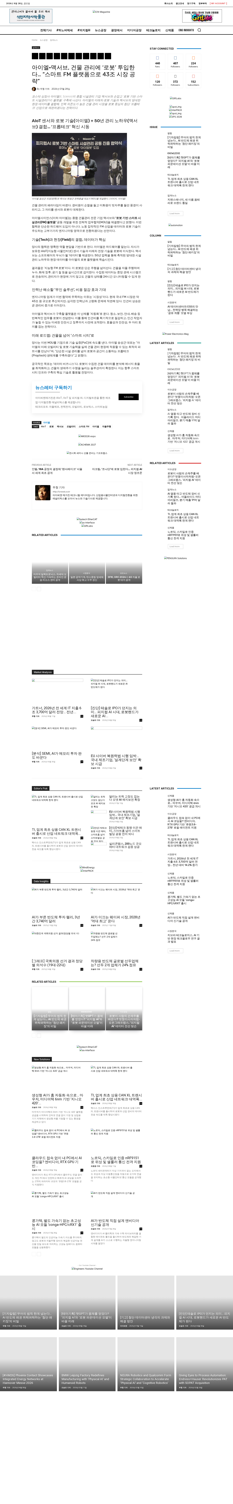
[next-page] (39, 589)
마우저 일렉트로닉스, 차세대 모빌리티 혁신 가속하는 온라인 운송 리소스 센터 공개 (49, 577)
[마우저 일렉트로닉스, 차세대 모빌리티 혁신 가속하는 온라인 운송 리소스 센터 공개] (50, 562)
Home (34, 40)
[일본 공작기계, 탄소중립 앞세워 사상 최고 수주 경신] (87, 562)
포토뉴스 (123, 573)
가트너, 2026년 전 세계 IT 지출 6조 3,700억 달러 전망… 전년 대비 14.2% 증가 (183, 862)
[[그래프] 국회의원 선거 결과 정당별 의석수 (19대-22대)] (57, 944)
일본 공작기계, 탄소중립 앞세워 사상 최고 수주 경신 (87, 578)
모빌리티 (71, 426)
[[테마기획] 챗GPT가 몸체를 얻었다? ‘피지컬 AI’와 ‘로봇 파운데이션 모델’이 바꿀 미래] (157, 160)
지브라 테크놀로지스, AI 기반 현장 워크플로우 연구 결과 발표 (184, 938)
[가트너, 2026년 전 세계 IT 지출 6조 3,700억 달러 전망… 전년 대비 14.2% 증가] (57, 691)
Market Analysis (43, 672)
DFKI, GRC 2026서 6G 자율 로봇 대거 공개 (124, 578)
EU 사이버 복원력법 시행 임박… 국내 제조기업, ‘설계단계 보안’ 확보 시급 (116, 760)
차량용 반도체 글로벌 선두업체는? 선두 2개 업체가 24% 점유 (115, 963)
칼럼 (170, 133)
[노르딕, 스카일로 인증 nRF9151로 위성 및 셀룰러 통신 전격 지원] (157, 533)
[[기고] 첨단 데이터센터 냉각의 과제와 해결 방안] (157, 268)
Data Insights (41, 881)
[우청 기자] (34, 89)
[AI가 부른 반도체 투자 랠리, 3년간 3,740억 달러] (57, 900)
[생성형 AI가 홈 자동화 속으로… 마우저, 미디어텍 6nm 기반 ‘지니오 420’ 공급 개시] (157, 436)
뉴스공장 (44, 40)
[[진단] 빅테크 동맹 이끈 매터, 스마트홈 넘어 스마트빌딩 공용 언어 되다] (99, 834)
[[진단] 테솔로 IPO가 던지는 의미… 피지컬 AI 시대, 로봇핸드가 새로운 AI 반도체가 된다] (116, 691)
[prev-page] (34, 589)
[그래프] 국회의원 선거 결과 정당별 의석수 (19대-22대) (57, 963)
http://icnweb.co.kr (61, 492)
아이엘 (46, 422)
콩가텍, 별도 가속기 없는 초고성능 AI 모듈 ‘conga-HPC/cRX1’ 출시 (56, 1225)
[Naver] (100, 56)
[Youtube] (82, 503)
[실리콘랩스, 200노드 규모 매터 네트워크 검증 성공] (99, 847)
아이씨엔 (123, 1326)
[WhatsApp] (57, 56)
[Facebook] (35, 56)
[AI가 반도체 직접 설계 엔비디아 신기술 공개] (116, 1204)
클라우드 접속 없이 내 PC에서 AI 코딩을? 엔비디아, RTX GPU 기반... (57, 1162)
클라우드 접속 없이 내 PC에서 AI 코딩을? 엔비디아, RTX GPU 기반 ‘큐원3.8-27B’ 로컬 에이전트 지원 (184, 822)
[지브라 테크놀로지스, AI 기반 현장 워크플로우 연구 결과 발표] (157, 936)
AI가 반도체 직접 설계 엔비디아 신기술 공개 (183, 919)
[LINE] (93, 56)
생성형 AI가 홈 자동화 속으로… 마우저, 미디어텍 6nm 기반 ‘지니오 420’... (57, 1099)
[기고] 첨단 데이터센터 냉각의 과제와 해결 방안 (184, 270)
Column (155, 235)
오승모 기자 (95, 720)
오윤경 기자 (95, 1166)
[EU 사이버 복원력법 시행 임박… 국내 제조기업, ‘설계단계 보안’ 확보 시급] (116, 739)
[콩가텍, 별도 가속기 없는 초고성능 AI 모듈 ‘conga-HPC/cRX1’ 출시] (57, 1204)
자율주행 (106, 426)
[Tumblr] (79, 56)
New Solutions (42, 1059)
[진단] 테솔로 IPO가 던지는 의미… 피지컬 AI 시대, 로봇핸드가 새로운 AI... (115, 712)
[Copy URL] (108, 56)
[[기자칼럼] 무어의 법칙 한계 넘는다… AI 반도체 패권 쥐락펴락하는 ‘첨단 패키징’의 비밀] (157, 140)
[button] (199, 30)
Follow (175, 56)
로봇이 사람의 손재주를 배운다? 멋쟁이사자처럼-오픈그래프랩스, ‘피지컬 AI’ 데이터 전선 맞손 (184, 398)
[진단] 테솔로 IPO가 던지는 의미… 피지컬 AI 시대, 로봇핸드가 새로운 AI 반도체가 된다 (184, 290)
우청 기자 (44, 89)
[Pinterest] (49, 56)
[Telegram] (86, 56)
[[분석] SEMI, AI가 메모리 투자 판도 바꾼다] (57, 737)
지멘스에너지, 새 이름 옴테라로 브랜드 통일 (184, 201)
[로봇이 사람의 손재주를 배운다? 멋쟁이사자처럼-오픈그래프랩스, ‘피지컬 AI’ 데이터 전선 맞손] (157, 396)
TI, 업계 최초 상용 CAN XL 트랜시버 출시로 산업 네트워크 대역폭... (56, 831)
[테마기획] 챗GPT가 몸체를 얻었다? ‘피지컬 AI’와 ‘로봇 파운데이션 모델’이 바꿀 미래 (184, 162)
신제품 (171, 431)
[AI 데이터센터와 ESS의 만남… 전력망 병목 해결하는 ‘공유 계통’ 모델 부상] (157, 308)
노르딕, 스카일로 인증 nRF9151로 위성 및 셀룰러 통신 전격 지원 (183, 535)
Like (157, 56)
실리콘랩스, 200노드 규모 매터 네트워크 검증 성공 (125, 845)
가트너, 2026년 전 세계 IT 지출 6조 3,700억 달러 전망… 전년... (56, 710)
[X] (42, 56)
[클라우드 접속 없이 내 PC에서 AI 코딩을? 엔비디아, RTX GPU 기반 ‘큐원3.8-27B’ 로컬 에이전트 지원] (57, 1141)
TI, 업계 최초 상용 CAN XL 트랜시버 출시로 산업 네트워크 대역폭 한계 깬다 (183, 182)
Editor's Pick (41, 788)
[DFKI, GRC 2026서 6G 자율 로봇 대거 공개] (124, 562)
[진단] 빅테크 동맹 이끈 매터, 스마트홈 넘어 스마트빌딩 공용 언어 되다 (125, 831)
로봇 (51, 426)
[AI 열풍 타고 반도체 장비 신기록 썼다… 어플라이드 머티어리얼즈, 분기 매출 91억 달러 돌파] (157, 416)
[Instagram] (59, 503)
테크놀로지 (173, 175)
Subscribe (193, 75)
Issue (154, 127)
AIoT (43, 426)
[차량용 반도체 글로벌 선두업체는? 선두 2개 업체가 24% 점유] (116, 944)
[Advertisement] (87, 632)
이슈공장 (172, 390)
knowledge (174, 153)
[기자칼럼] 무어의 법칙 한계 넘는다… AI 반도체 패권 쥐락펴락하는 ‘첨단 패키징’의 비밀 (184, 142)
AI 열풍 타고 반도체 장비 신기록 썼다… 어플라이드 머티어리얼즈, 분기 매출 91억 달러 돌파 (184, 418)
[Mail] (65, 503)
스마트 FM (84, 426)
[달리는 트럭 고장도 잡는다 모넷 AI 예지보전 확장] (98, 801)
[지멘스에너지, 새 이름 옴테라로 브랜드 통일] (157, 199)
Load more (175, 213)
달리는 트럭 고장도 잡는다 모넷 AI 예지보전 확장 (124, 798)
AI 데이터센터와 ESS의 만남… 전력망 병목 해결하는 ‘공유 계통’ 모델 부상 (183, 310)
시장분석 (86, 573)
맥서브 (60, 426)
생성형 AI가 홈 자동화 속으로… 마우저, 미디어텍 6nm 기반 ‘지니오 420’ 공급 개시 (184, 438)
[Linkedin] (64, 56)
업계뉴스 (54, 40)
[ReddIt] (71, 56)
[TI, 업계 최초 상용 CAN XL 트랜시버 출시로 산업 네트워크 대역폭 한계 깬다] (157, 180)
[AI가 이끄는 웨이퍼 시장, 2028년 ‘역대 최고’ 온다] (116, 900)
